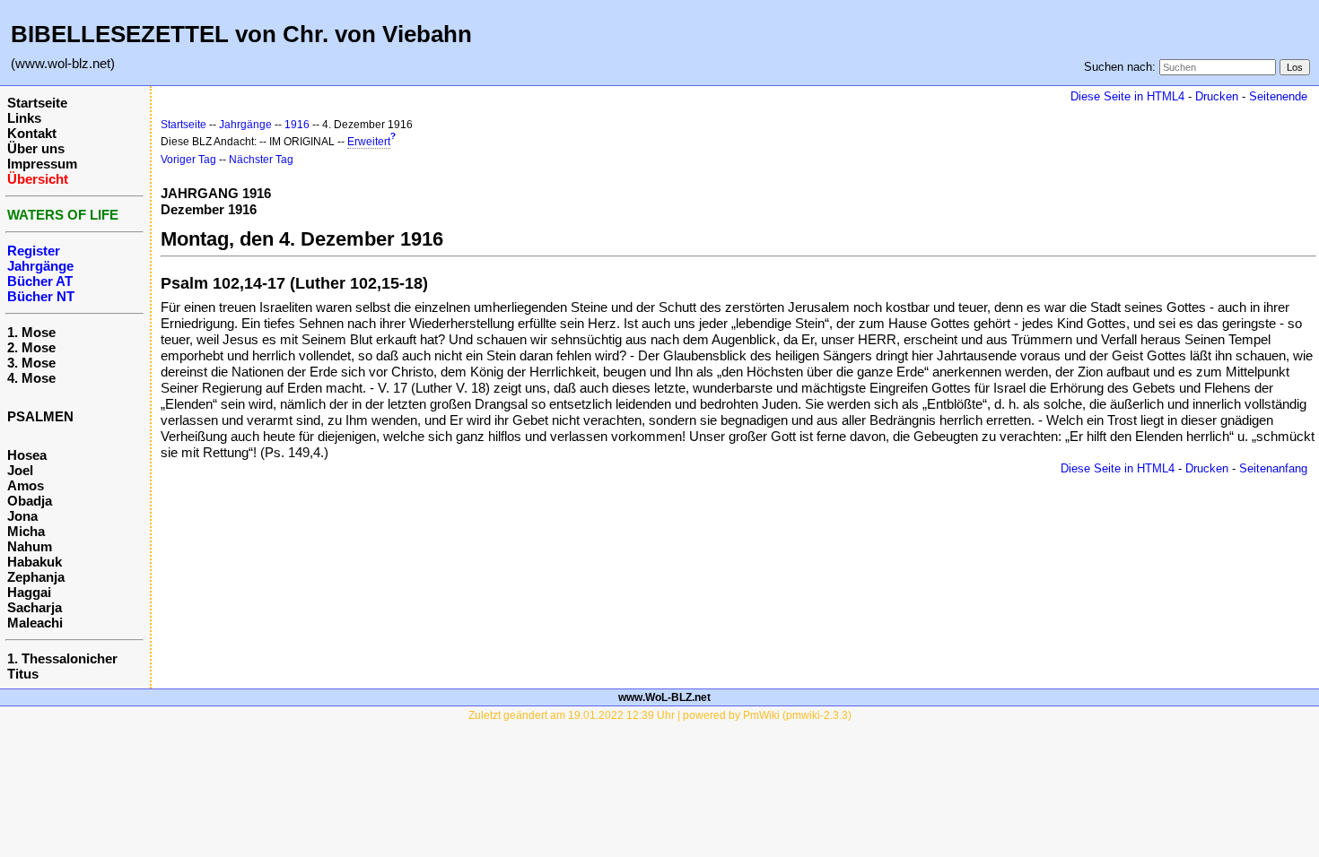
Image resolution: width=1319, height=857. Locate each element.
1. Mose (31, 332)
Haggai (29, 592)
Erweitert (368, 141)
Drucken (1216, 96)
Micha (26, 531)
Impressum (42, 163)
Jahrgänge (245, 124)
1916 (297, 124)
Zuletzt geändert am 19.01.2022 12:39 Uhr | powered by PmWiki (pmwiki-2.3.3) (660, 715)
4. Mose (31, 377)
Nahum (29, 546)
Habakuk (34, 561)
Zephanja (36, 576)
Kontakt (32, 133)
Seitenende (1278, 96)
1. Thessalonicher (62, 658)
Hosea (27, 455)
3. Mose (31, 362)
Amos (25, 485)
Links (24, 118)
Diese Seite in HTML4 (1127, 96)
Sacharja (34, 607)
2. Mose (31, 347)
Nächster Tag (261, 159)
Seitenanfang (1273, 468)
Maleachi (35, 622)
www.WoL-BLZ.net (664, 697)
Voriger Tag (188, 159)
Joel (20, 470)
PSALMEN (40, 416)
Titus (23, 673)
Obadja (29, 500)
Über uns (36, 148)
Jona (22, 516)
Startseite (37, 102)
